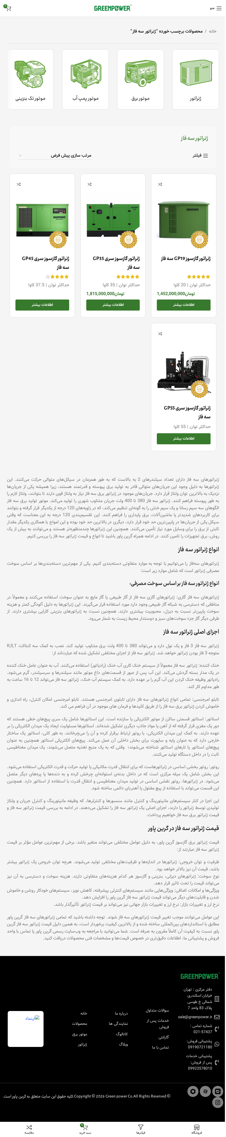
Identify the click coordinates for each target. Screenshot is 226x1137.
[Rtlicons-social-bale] (217, 1091)
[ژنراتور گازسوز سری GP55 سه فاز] (183, 369)
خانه (212, 31)
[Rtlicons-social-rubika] (192, 1091)
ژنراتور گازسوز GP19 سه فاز (186, 258)
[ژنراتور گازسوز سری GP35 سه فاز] (113, 219)
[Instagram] (217, 1102)
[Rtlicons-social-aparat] (205, 1091)
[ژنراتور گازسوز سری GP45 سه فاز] (42, 219)
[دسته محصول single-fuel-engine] (30, 80)
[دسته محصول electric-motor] (141, 80)
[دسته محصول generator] (196, 80)
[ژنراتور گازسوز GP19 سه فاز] (183, 219)
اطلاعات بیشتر (183, 305)
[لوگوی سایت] (113, 8)
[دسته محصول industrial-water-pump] (85, 80)
